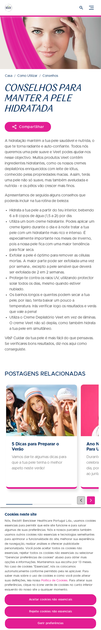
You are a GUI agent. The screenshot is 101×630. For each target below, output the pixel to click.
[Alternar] (91, 8)
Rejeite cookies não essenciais (50, 611)
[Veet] (13, 8)
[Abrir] (81, 8)
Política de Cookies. (54, 580)
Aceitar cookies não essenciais (50, 599)
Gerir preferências (50, 623)
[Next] (91, 500)
